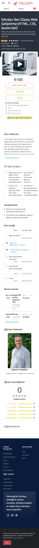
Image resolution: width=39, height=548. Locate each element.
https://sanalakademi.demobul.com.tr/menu (4, 2)
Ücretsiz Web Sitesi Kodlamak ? (20, 250)
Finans (5, 460)
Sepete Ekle (19, 91)
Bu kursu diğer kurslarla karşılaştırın (20, 118)
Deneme (15, 314)
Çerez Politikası (18, 538)
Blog (23, 452)
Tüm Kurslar (25, 455)
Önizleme (15, 245)
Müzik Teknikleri (8, 470)
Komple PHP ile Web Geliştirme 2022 (16, 298)
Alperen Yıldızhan (13, 46)
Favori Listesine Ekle (20, 85)
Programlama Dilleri (9, 457)
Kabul (7, 542)
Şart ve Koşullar (7, 485)
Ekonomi (6, 464)
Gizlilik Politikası (8, 482)
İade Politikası (7, 489)
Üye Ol (24, 458)
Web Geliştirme (7, 454)
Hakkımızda (6, 479)
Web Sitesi (13, 243)
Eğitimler (6, 9)
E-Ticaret (6, 467)
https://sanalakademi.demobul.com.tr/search (9, 2)
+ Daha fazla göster (11, 158)
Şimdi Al (19, 98)
